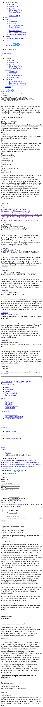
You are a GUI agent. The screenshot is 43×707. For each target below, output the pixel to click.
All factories (5, 95)
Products (8, 70)
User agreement (6, 53)
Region (3, 487)
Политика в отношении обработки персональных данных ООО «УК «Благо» (18, 461)
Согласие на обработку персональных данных (20, 463)
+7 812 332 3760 (6, 45)
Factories (12, 8)
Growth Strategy (14, 16)
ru (1, 55)
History (11, 4)
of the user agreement (22, 504)
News (7, 17)
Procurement (9, 79)
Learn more (4, 248)
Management (13, 6)
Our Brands (13, 21)
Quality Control (14, 27)
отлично (4, 692)
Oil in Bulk (13, 23)
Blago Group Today (15, 10)
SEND (3, 521)
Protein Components (16, 25)
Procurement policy (15, 31)
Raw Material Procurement (18, 33)
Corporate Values (15, 12)
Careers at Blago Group (17, 38)
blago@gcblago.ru (22, 381)
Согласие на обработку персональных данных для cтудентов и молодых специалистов (21, 466)
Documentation (6, 471)
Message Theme (6, 479)
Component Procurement (17, 34)
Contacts (8, 40)
